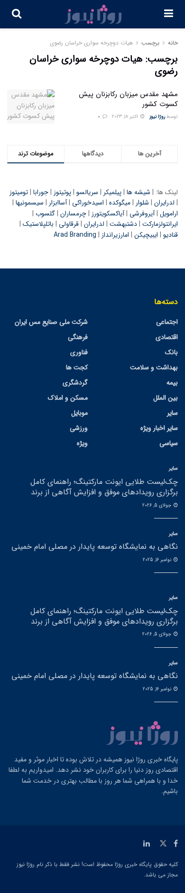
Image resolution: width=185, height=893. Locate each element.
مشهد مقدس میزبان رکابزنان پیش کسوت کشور (128, 99)
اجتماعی (167, 322)
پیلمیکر (112, 192)
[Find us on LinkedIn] (146, 843)
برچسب (150, 42)
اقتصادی (167, 337)
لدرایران (164, 202)
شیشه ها (138, 192)
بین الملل (165, 398)
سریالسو (87, 192)
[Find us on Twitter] (163, 843)
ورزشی (79, 428)
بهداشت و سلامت (154, 367)
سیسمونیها (30, 202)
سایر (172, 413)
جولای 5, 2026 (157, 505)
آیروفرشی (142, 213)
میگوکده (119, 202)
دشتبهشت (123, 224)
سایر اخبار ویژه (159, 428)
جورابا (40, 192)
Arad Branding (75, 235)
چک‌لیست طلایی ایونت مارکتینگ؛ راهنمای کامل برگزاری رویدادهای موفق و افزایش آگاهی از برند (104, 487)
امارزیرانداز (115, 235)
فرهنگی (78, 337)
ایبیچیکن (146, 235)
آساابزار (58, 202)
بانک (171, 352)
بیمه (172, 382)
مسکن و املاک (68, 398)
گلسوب (45, 213)
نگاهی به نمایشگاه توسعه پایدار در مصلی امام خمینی (94, 547)
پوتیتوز (62, 192)
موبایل (79, 413)
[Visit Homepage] (93, 14)
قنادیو (170, 235)
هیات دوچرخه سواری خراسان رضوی (91, 42)
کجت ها (77, 367)
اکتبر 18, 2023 (125, 116)
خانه (173, 42)
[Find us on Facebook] (176, 843)
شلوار (142, 202)
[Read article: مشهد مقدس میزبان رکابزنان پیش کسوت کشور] (31, 106)
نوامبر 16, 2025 (158, 559)
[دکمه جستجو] (16, 14)
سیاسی (168, 443)
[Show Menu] (168, 14)
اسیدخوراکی (88, 202)
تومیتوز (18, 192)
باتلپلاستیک (38, 224)
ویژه (82, 443)
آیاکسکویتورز (108, 213)
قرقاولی (69, 224)
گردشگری (75, 382)
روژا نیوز (157, 116)
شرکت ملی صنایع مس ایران (51, 322)
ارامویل (169, 213)
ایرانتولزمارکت (160, 224)
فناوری (79, 352)
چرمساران (73, 213)
